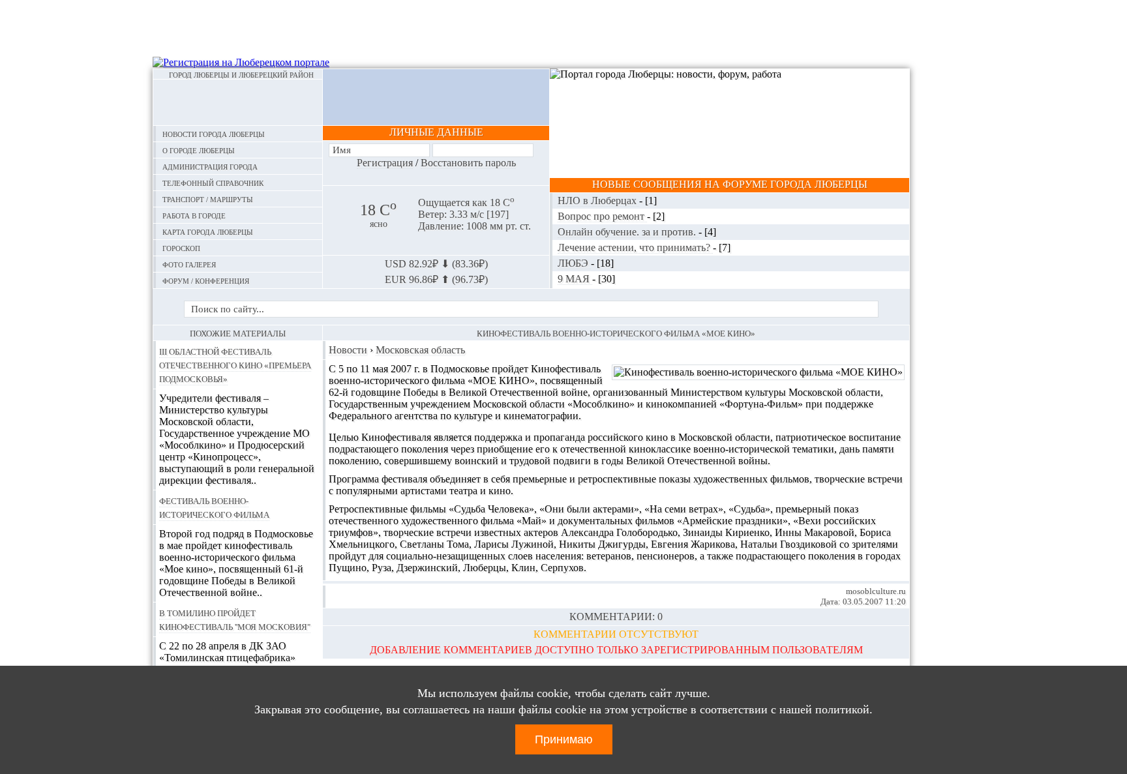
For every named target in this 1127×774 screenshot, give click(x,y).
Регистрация (385, 162)
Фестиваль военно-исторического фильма (214, 507)
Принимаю (564, 739)
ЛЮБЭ (574, 263)
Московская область (420, 349)
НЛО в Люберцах (598, 200)
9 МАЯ (575, 278)
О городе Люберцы (198, 149)
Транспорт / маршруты (207, 198)
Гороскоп (181, 247)
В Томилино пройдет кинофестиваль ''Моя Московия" (234, 619)
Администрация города (210, 165)
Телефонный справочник (212, 182)
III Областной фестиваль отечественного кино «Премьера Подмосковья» (235, 364)
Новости (348, 349)
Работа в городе (194, 214)
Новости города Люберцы (213, 133)
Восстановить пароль (468, 162)
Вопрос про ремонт (602, 216)
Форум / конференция (205, 280)
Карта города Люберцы (207, 231)
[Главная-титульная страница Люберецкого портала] (237, 102)
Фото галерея (189, 263)
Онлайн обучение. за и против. (628, 231)
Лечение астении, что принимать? (635, 247)
